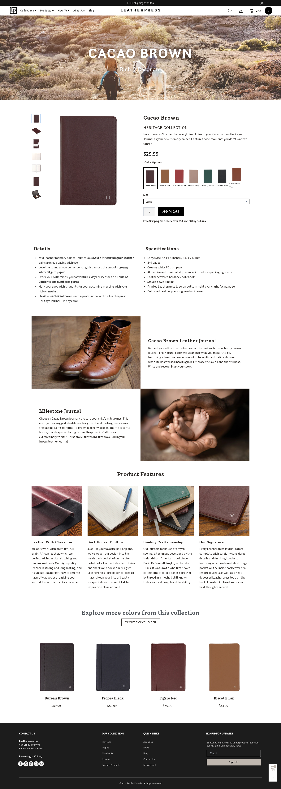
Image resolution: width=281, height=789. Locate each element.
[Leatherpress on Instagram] (36, 763)
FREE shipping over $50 (140, 3)
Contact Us (149, 759)
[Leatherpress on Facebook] (20, 763)
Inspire (105, 747)
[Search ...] (230, 11)
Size (145, 195)
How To (62, 10)
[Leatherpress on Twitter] (25, 763)
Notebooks (107, 753)
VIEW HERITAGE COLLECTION (140, 622)
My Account (149, 765)
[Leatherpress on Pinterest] (31, 763)
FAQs (146, 747)
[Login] (241, 11)
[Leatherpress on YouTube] (41, 763)
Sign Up (233, 762)
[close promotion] (262, 3)
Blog (91, 10)
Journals (106, 759)
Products (45, 10)
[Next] (131, 157)
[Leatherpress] (13, 10)
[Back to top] (273, 777)
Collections (27, 10)
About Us (79, 10)
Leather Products (111, 765)
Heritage (106, 741)
